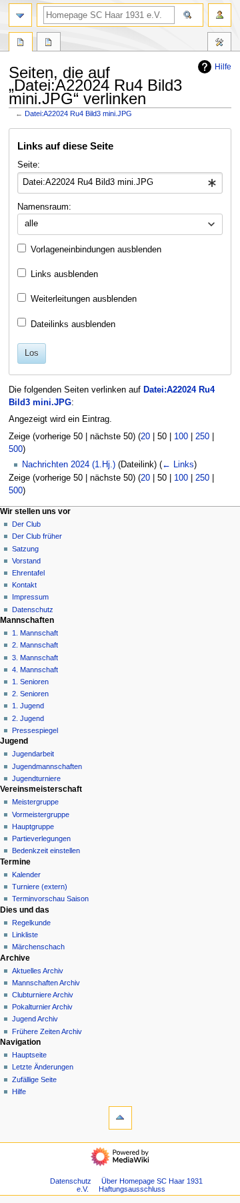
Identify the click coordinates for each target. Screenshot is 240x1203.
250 (202, 436)
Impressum (30, 597)
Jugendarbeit (33, 754)
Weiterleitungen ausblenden (84, 299)
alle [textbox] (31, 223)
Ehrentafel (28, 573)
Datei (20, 43)
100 (181, 436)
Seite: (28, 165)
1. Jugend (28, 706)
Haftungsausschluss (132, 1189)
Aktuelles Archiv (37, 971)
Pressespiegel (35, 730)
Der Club (26, 524)
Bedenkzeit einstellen (46, 851)
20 (145, 436)
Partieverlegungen (41, 838)
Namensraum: (44, 207)
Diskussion (48, 43)
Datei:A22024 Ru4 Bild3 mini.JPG (78, 113)
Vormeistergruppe (40, 814)
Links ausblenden (64, 274)
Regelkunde (31, 923)
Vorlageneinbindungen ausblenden (96, 249)
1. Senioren (30, 682)
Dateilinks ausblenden (73, 324)
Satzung (25, 549)
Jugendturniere (36, 778)
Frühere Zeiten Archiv (47, 1031)
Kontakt (24, 585)
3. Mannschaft (35, 658)
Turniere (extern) (39, 887)
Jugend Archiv (35, 1019)
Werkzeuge (219, 43)
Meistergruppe (35, 802)
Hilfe (223, 66)
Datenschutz (32, 610)
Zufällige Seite (34, 1079)
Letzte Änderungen (42, 1067)
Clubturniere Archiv (42, 995)
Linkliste (25, 935)
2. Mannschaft (35, 645)
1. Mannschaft (35, 633)
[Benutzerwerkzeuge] (219, 15)
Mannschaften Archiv (46, 983)
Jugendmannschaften (47, 766)
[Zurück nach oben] (120, 1118)
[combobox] (119, 183)
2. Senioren (30, 694)
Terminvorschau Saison (50, 899)
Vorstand (26, 561)
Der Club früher (37, 536)
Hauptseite (29, 1055)
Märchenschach (38, 947)
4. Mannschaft (35, 670)
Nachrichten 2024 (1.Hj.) (68, 464)
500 (16, 449)
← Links (178, 464)
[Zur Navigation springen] (20, 15)
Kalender (26, 875)
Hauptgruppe (33, 826)
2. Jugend (28, 718)
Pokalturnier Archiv (42, 1007)
